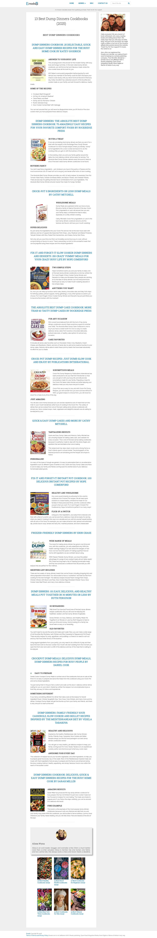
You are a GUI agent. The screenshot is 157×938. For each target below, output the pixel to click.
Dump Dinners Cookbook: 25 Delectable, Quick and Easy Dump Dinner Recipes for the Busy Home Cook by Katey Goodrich (61, 48)
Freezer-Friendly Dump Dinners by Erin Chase (61, 532)
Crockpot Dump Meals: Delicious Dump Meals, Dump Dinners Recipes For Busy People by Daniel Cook (61, 662)
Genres (81, 3)
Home (72, 3)
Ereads (28, 933)
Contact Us (102, 3)
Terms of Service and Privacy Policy (37, 935)
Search (129, 3)
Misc (91, 3)
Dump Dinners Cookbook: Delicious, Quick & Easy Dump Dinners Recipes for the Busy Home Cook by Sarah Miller (61, 778)
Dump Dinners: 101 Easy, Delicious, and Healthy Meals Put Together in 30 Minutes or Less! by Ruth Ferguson (61, 595)
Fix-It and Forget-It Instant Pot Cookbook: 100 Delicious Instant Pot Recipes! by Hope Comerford (61, 481)
